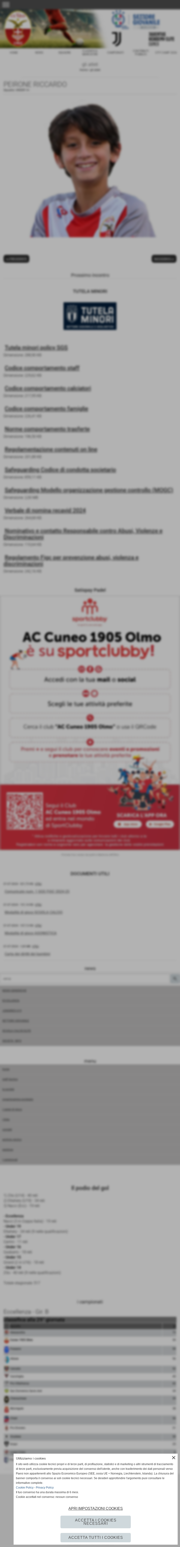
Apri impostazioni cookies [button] (95, 1509)
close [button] (173, 1457)
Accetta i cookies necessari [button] (95, 1521)
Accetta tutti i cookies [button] (95, 1538)
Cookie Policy (25, 1487)
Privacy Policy (45, 1487)
